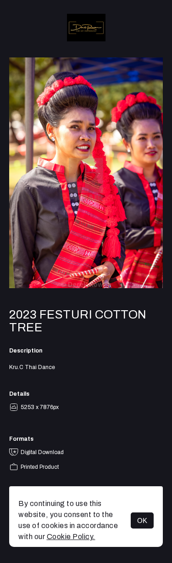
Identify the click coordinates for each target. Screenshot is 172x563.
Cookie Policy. (71, 536)
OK (142, 520)
